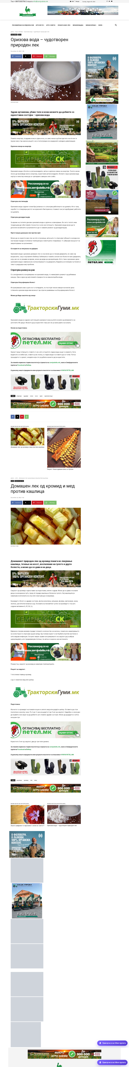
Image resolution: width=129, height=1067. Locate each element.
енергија (19, 396)
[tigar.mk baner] (46, 382)
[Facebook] (107, 1)
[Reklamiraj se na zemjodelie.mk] (46, 189)
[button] (115, 25)
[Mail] (109, 1)
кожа (31, 396)
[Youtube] (111, 1)
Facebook (21, 365)
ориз (41, 396)
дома (12, 32)
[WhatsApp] (27, 417)
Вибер (28, 365)
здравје (26, 396)
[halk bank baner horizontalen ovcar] (46, 126)
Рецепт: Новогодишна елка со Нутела (60, 469)
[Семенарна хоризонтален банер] (46, 159)
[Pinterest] (22, 417)
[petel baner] (46, 340)
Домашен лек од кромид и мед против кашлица (27, 447)
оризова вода (48, 396)
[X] (17, 417)
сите (20, 34)
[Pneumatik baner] (46, 308)
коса (36, 396)
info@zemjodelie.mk (40, 1)
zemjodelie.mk (54, 362)
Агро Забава (19, 32)
